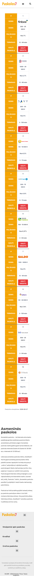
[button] (23, 3)
